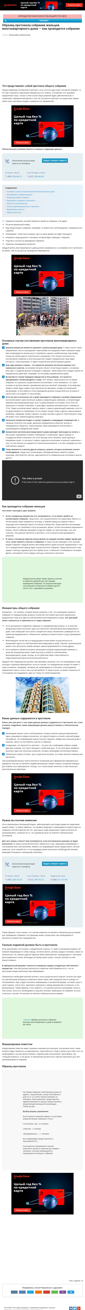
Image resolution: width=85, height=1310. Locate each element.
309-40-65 (35, 176)
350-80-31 (13, 176)
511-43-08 (59, 879)
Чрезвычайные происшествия (19, 35)
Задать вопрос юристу (55, 160)
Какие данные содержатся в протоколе (21, 200)
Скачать (26, 1020)
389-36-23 (35, 879)
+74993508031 (44, 20)
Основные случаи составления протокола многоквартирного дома (30, 191)
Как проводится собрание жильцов (19, 194)
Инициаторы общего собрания (17, 197)
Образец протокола (14, 212)
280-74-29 (13, 879)
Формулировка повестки (15, 209)
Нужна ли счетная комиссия (17, 203)
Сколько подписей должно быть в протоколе (23, 206)
